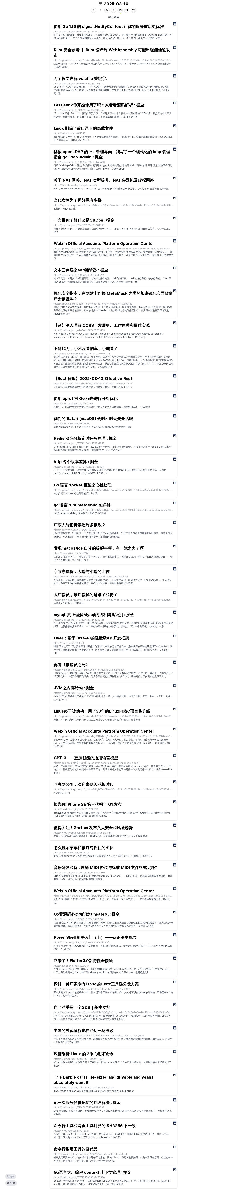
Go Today (113, 16)
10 (120, 10)
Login (10, 1176)
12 (133, 10)
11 (127, 10)
